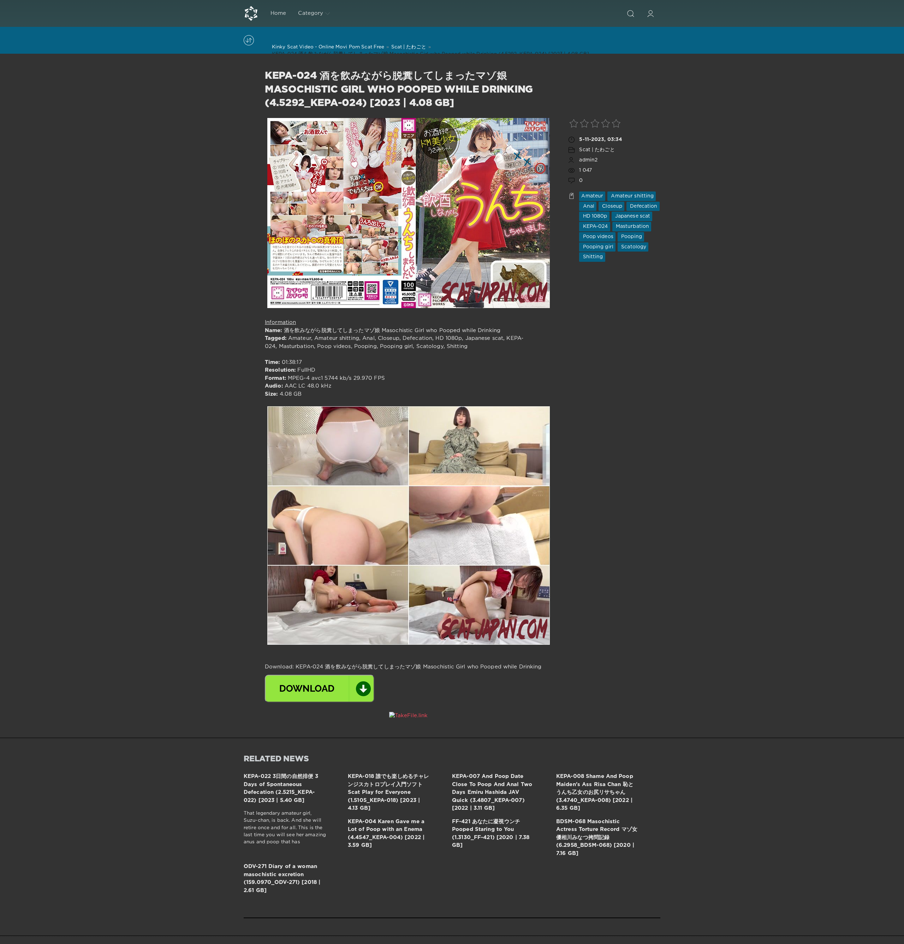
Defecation (643, 206)
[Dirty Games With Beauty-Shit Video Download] (251, 13)
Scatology (633, 247)
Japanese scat (632, 216)
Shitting (592, 257)
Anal (587, 206)
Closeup (611, 206)
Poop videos (597, 237)
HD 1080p (594, 216)
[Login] (650, 13)
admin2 (588, 160)
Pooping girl (597, 247)
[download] (319, 688)
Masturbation (631, 226)
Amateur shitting (631, 196)
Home (278, 13)
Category (310, 13)
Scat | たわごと (596, 150)
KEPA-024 (594, 226)
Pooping (631, 237)
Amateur (592, 196)
